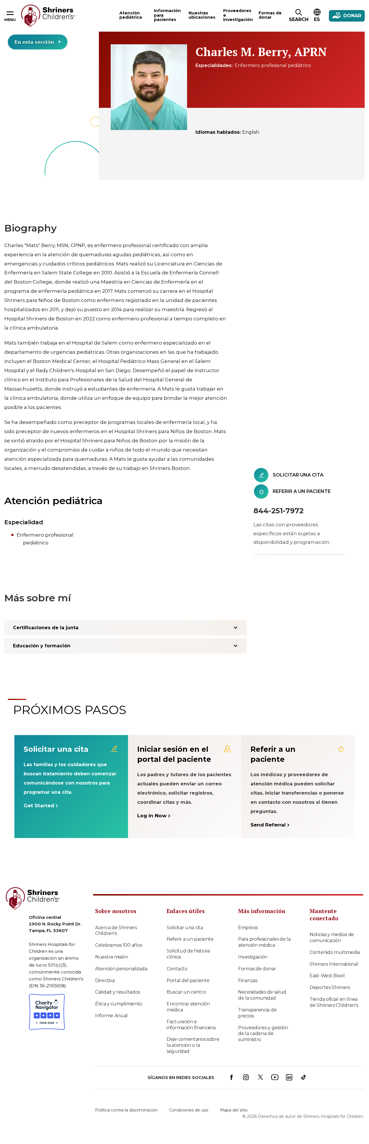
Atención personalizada (121, 968)
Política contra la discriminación (126, 1110)
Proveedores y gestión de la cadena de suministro (263, 1033)
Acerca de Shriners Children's (116, 930)
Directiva (104, 980)
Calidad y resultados (117, 992)
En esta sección (34, 41)
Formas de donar (257, 968)
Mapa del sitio (234, 1110)
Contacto (177, 968)
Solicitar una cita (185, 927)
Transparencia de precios (257, 1013)
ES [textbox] (317, 19)
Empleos (248, 927)
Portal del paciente (188, 980)
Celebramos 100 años (118, 945)
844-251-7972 (278, 510)
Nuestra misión (111, 957)
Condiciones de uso (188, 1110)
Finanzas (247, 980)
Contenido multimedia (335, 952)
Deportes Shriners (330, 987)
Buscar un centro (186, 992)
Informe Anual (111, 1015)
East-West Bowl (327, 975)
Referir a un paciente (190, 939)
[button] (298, 16)
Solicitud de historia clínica (188, 954)
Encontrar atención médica (188, 1007)
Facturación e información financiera (191, 1024)
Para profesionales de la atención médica (264, 942)
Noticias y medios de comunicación (332, 937)
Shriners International (334, 964)
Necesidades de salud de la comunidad (262, 995)
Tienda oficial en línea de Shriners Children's (334, 1002)
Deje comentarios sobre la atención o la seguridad (193, 1045)
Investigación (252, 957)
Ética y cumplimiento (118, 1004)
